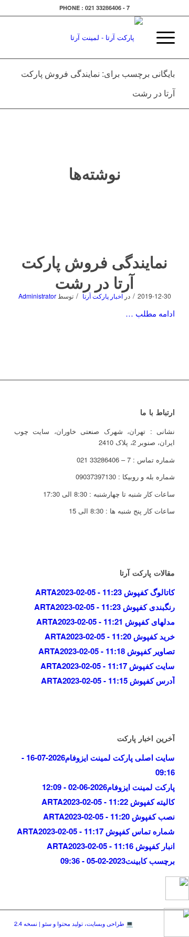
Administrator (37, 295)
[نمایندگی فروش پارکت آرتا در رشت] (95, 222)
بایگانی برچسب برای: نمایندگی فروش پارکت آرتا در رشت (98, 83)
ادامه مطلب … (150, 313)
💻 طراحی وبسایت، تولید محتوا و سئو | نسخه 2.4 (73, 923)
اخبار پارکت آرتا (102, 295)
